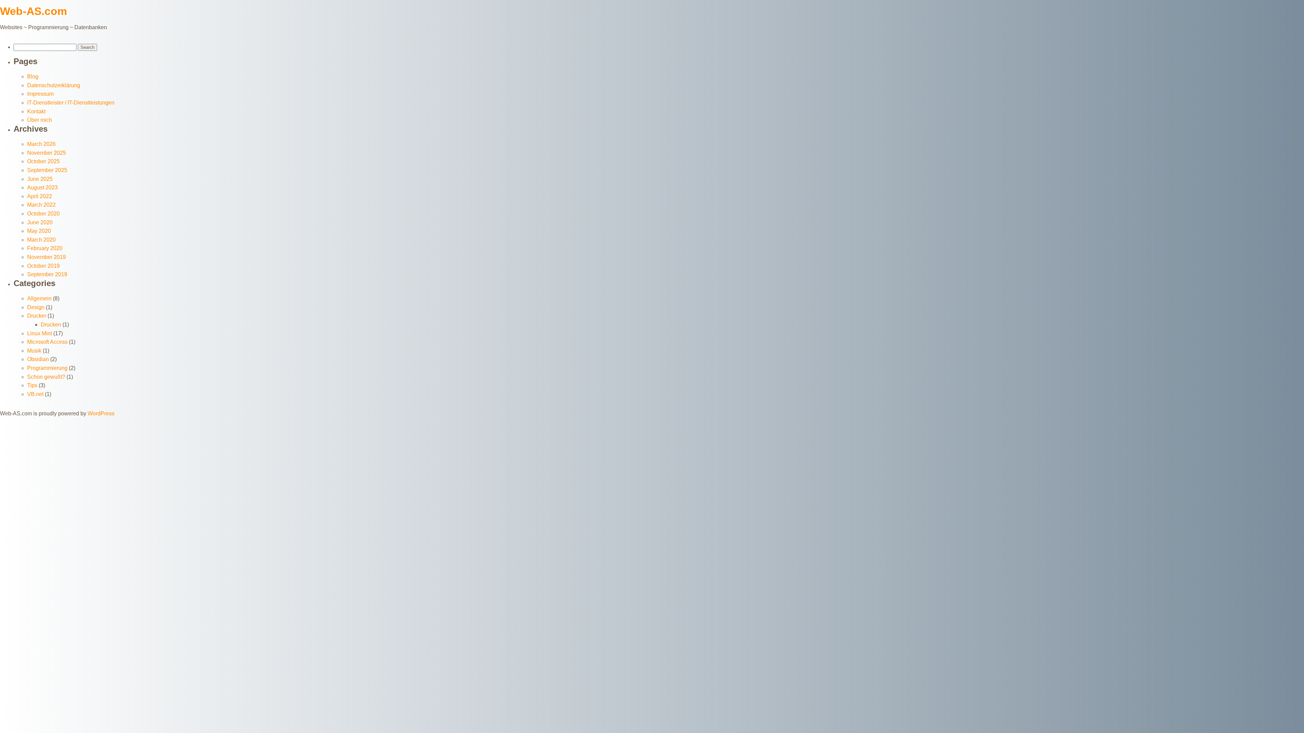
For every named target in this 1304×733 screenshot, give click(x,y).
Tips (32, 385)
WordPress (101, 413)
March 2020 (41, 240)
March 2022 (41, 205)
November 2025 (46, 153)
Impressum (40, 94)
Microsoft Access (47, 342)
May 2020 (39, 231)
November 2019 (46, 257)
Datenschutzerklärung (53, 85)
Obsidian (38, 359)
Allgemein (39, 298)
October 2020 (43, 214)
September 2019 (47, 274)
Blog (32, 76)
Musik (34, 351)
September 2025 (47, 170)
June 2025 (40, 179)
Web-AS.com (33, 11)
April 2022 (39, 196)
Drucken (51, 324)
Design (35, 307)
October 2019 (43, 266)
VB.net (35, 394)
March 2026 (41, 144)
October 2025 (43, 161)
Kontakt (36, 111)
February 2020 (44, 248)
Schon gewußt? (46, 377)
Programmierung (47, 368)
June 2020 (40, 222)
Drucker (36, 316)
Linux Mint (39, 333)
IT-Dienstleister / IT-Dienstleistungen (70, 103)
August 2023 (42, 187)
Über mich (39, 120)
